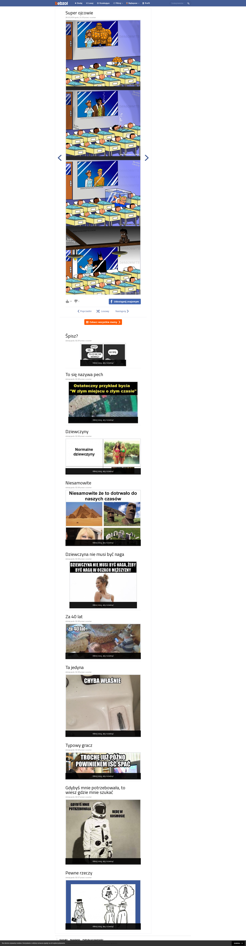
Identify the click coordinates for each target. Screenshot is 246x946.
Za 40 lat (74, 617)
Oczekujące (104, 3)
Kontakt (64, 939)
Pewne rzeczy (78, 873)
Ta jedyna (74, 668)
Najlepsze (133, 3)
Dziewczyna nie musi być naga (94, 555)
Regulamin (75, 939)
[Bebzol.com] (61, 3)
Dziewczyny (76, 432)
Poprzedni (85, 311)
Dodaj (79, 3)
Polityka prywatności (93, 939)
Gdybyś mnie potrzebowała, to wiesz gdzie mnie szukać (95, 790)
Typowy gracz (78, 746)
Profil (147, 3)
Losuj (90, 3)
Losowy (105, 311)
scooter (93, 17)
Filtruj (118, 3)
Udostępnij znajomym (126, 301)
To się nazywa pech (84, 375)
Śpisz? (71, 336)
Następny (120, 311)
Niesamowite (78, 483)
